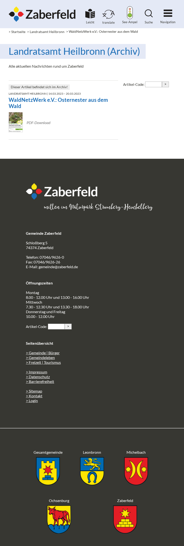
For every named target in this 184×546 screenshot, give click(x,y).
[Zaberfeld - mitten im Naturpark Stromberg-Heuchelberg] (64, 198)
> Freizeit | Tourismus (43, 362)
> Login (32, 400)
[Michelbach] (136, 483)
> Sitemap (34, 391)
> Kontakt (34, 395)
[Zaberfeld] (125, 532)
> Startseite (17, 32)
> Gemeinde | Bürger (43, 352)
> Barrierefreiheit (40, 381)
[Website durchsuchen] (149, 16)
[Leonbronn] (92, 483)
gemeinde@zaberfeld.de (58, 266)
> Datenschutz (38, 376)
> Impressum (36, 372)
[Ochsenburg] (59, 532)
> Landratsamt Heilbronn (45, 32)
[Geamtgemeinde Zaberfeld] (48, 483)
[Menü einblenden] (168, 11)
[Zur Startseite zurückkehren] (42, 6)
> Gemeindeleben (40, 357)
